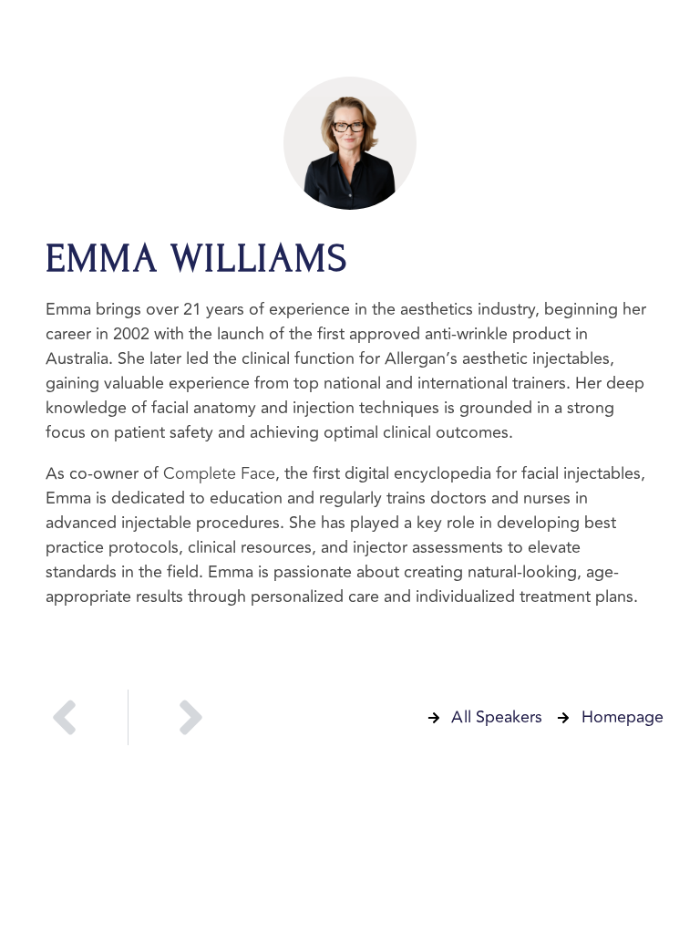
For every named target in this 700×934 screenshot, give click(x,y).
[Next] (174, 717)
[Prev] (82, 717)
